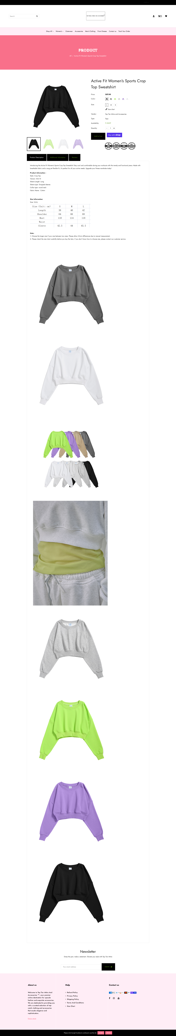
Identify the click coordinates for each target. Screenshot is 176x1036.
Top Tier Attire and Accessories (115, 114)
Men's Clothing (90, 31)
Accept (101, 1033)
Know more (32, 1018)
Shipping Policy (73, 999)
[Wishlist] (165, 16)
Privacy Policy (72, 996)
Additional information (57, 157)
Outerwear (69, 31)
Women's (59, 31)
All (71, 56)
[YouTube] (120, 998)
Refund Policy (72, 992)
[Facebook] (111, 998)
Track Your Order (124, 31)
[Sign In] (154, 16)
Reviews (74, 157)
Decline (109, 1033)
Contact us (112, 31)
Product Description (36, 157)
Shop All (49, 31)
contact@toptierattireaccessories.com (40, 3)
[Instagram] (115, 998)
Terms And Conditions (75, 1003)
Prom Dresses (102, 31)
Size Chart (71, 1006)
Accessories (79, 31)
